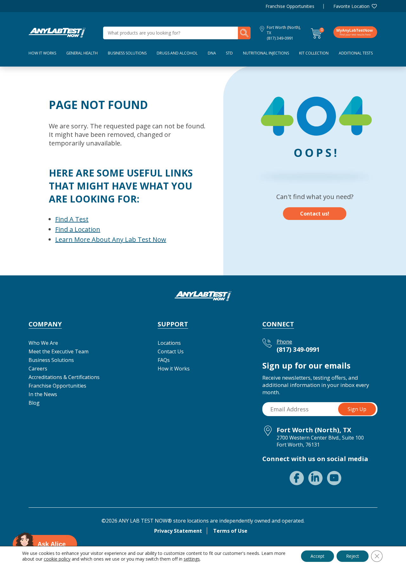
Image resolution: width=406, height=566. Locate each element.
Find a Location (77, 229)
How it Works (174, 368)
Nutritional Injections (266, 53)
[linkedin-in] (315, 478)
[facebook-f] (297, 478)
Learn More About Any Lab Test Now (110, 239)
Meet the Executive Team (58, 351)
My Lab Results (355, 32)
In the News (43, 394)
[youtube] (334, 478)
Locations (169, 342)
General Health (82, 53)
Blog (34, 402)
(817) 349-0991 (280, 38)
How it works (42, 53)
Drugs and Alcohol (177, 53)
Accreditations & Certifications (64, 377)
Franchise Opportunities (289, 6)
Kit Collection (314, 53)
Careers (38, 368)
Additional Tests (356, 53)
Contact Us (171, 351)
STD (229, 53)
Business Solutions (127, 53)
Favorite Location (351, 6)
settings (192, 559)
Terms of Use (230, 530)
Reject (352, 556)
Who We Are (43, 342)
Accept (317, 556)
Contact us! (314, 213)
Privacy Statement (178, 530)
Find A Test (71, 219)
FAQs (164, 360)
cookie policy (57, 559)
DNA (212, 53)
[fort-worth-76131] (57, 32)
